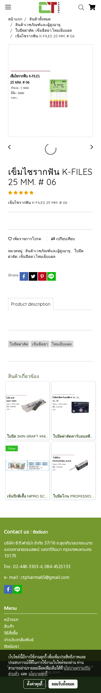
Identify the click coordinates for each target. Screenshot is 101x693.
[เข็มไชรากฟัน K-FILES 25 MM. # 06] (50, 91)
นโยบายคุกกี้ (38, 673)
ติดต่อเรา (11, 646)
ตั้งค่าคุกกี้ (34, 683)
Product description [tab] (30, 304)
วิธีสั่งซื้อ (11, 633)
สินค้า (9, 626)
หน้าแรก (11, 619)
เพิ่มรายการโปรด (26, 238)
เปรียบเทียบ (65, 238)
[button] (79, 7)
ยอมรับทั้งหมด (63, 683)
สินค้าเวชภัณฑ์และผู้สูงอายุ (48, 250)
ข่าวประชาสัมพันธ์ (19, 640)
